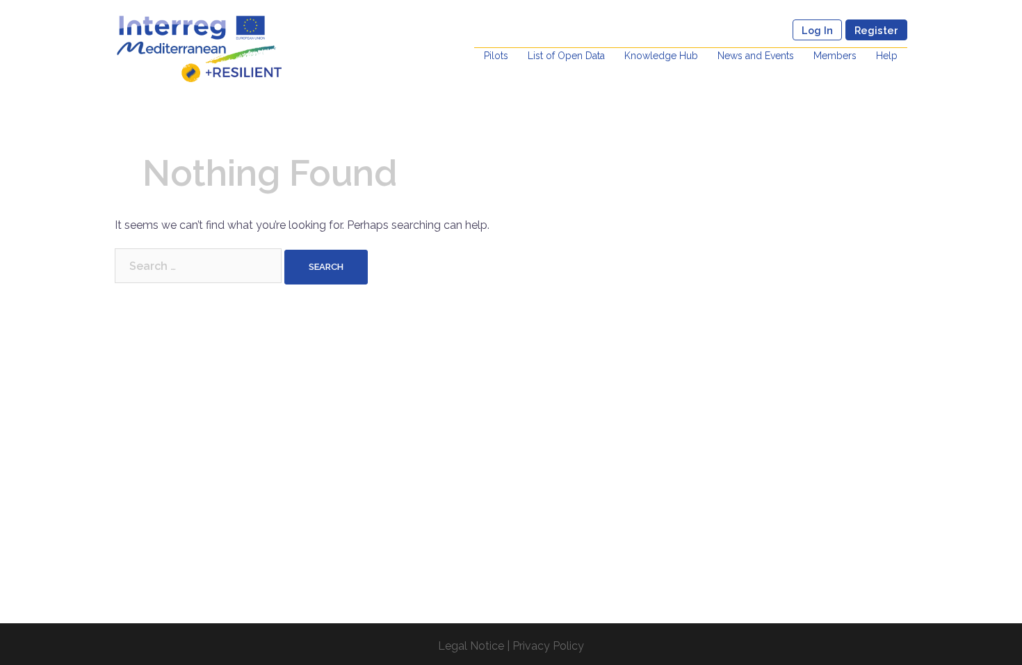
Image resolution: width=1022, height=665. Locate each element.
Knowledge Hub (661, 55)
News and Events (755, 55)
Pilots (496, 55)
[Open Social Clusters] (199, 47)
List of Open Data (566, 55)
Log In (817, 30)
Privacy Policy (548, 645)
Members (835, 55)
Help (887, 55)
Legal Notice (471, 645)
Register (876, 30)
